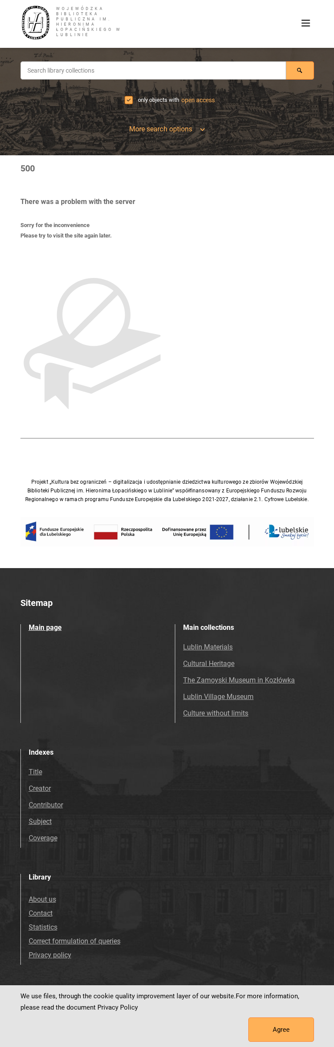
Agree (281, 1030)
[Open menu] (305, 23)
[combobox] (153, 70)
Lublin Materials (208, 647)
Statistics (43, 927)
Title (35, 772)
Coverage (43, 838)
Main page (45, 627)
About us (42, 899)
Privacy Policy (117, 1007)
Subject (40, 821)
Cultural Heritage (208, 663)
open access (198, 100)
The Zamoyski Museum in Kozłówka (239, 680)
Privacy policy (50, 955)
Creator (40, 788)
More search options (161, 129)
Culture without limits (215, 713)
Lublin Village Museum (218, 696)
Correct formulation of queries (74, 941)
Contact (41, 913)
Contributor (46, 805)
